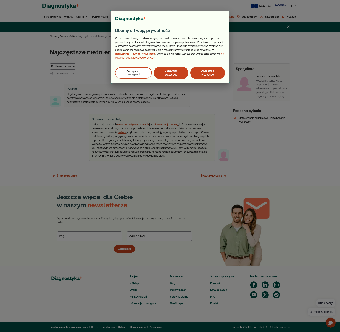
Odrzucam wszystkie (171, 73)
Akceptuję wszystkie (207, 73)
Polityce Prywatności (143, 54)
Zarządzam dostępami (133, 73)
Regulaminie (122, 54)
